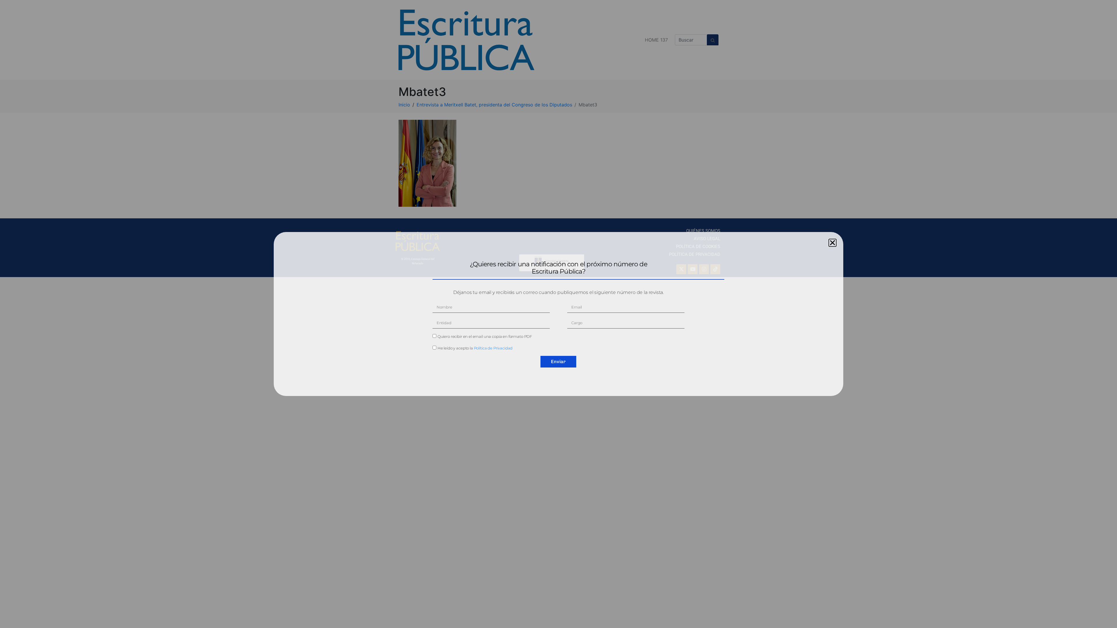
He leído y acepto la (475, 348)
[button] (832, 242)
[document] (558, 314)
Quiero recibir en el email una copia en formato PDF (484, 336)
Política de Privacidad (493, 348)
